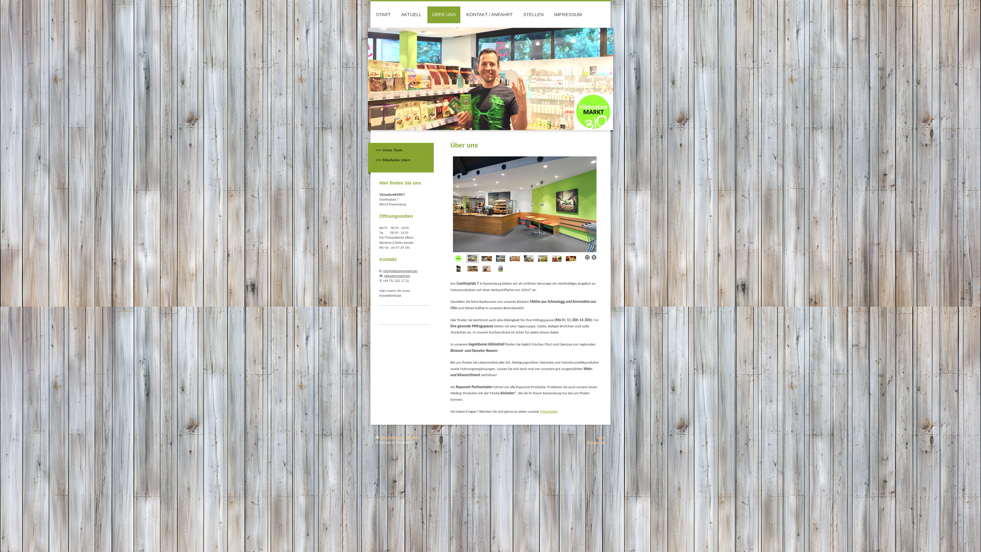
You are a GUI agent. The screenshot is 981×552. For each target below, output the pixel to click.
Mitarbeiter (548, 412)
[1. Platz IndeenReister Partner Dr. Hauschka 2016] (487, 269)
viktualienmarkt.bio (397, 276)
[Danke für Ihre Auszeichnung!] (500, 269)
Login (601, 437)
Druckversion (391, 437)
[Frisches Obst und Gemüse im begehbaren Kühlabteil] (542, 258)
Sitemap (412, 437)
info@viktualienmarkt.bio (400, 271)
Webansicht (596, 442)
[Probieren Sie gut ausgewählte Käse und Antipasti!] (528, 258)
